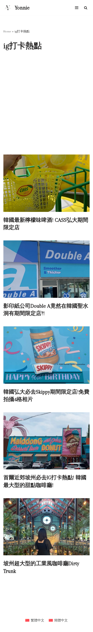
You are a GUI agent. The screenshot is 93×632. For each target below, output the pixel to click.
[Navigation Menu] (77, 7)
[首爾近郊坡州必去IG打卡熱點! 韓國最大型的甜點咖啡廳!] (46, 441)
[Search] (85, 7)
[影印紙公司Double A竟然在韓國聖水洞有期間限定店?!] (46, 269)
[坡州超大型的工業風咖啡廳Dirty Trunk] (46, 527)
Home (7, 31)
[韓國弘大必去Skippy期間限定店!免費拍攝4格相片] (46, 355)
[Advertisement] (46, 106)
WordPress (59, 611)
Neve (29, 611)
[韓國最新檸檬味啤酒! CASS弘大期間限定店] (46, 183)
